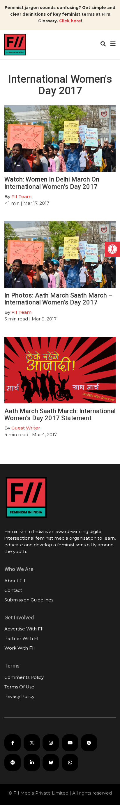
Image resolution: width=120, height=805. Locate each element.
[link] (112, 249)
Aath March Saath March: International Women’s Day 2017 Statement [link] (60, 414)
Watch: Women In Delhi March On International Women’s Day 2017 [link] (51, 183)
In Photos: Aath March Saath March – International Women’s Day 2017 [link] (58, 299)
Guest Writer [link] (25, 428)
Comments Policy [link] (24, 677)
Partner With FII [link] (22, 638)
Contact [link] (13, 590)
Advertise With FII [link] (24, 629)
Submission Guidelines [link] (28, 600)
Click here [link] (70, 21)
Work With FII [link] (19, 648)
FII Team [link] (21, 196)
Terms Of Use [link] (19, 687)
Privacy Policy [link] (19, 696)
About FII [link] (14, 580)
